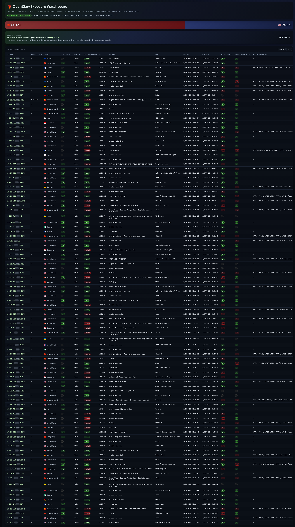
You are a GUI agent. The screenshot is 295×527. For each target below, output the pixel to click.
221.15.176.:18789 (15, 409)
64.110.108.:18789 (15, 372)
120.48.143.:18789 (15, 99)
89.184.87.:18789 (15, 338)
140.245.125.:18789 (16, 191)
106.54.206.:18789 (15, 400)
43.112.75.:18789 (15, 250)
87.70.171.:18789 (15, 118)
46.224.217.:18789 (15, 499)
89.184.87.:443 (14, 216)
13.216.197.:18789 (15, 104)
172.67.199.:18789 (15, 136)
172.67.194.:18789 (15, 305)
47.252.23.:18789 (15, 113)
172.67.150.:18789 (15, 414)
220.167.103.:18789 (16, 236)
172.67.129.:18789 (15, 145)
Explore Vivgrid (284, 37)
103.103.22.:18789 (15, 122)
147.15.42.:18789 (15, 268)
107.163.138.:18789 (16, 132)
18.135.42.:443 (14, 222)
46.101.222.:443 (15, 187)
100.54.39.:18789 (15, 395)
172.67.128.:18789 (15, 446)
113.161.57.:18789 (15, 282)
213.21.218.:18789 (15, 72)
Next (289, 49)
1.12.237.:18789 (15, 77)
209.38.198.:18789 (15, 86)
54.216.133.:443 (15, 227)
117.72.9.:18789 (15, 210)
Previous (281, 49)
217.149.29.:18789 (15, 58)
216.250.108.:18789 (16, 173)
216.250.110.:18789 (16, 63)
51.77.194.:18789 (15, 90)
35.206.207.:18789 (15, 263)
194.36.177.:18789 (15, 81)
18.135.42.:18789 (15, 345)
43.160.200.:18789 (15, 328)
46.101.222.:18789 (15, 309)
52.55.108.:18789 (15, 296)
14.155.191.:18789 (15, 109)
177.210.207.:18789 (16, 164)
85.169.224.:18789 (15, 231)
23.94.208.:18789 (15, 273)
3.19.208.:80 (13, 240)
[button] (149, 25)
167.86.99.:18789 (15, 67)
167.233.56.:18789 (15, 95)
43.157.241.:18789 (15, 205)
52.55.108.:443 (14, 178)
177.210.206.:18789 (16, 323)
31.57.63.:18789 (15, 245)
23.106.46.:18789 (15, 141)
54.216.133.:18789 (15, 349)
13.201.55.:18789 (15, 254)
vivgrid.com (54, 37)
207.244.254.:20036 (16, 200)
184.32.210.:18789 (15, 127)
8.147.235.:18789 (15, 182)
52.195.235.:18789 (15, 155)
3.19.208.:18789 (15, 363)
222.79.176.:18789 (15, 358)
